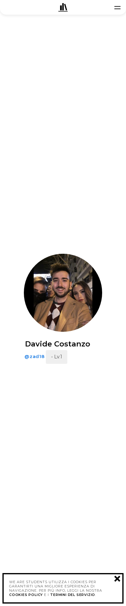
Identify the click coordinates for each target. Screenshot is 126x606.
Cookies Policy (26, 595)
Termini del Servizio (72, 595)
